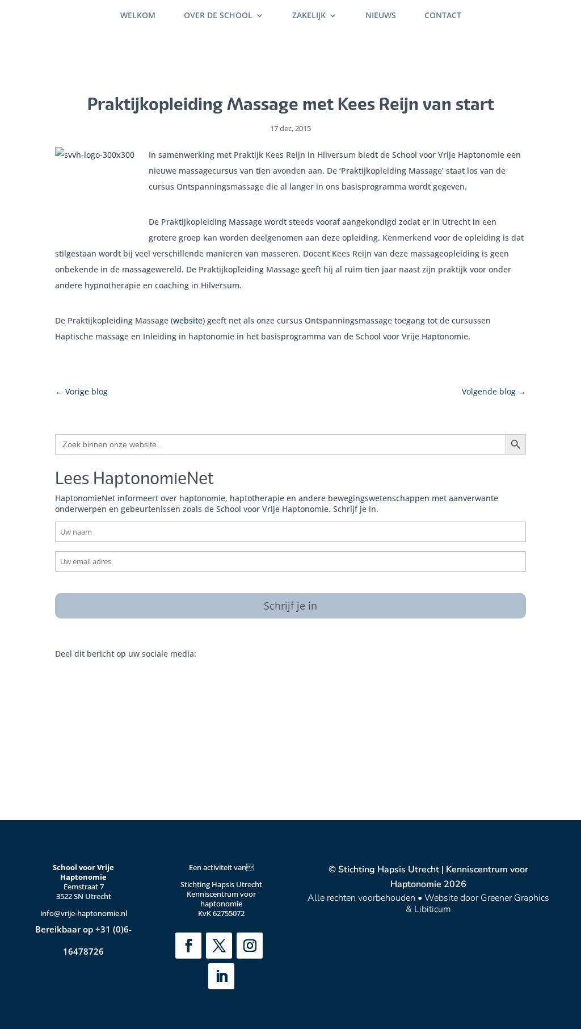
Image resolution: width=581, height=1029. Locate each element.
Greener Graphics (515, 898)
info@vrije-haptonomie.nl (83, 913)
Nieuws (380, 15)
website (188, 320)
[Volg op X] (219, 946)
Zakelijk (309, 15)
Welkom (137, 15)
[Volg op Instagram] (250, 946)
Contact (442, 15)
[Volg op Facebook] (188, 946)
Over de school (218, 15)
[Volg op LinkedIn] (221, 976)
